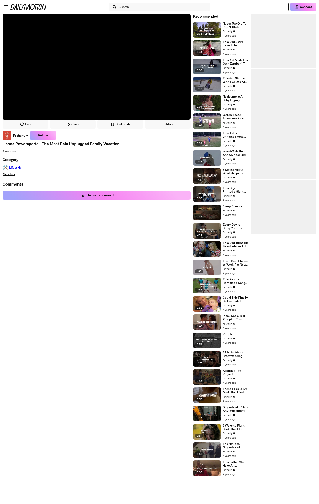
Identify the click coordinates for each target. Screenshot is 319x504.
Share (75, 124)
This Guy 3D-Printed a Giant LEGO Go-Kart (233, 189)
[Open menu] (6, 7)
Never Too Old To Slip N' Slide (234, 25)
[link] (15, 135)
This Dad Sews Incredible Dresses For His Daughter (234, 43)
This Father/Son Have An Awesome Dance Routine (234, 463)
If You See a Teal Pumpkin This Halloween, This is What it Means (235, 317)
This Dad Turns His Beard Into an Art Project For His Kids (235, 244)
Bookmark (123, 124)
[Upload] (284, 7)
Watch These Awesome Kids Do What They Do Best (235, 116)
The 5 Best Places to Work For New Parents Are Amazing (235, 263)
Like (28, 124)
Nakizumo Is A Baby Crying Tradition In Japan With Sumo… (235, 98)
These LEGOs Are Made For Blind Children (235, 390)
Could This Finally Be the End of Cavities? (235, 299)
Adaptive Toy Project (232, 372)
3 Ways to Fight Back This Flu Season (234, 427)
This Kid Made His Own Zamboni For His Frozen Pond (235, 62)
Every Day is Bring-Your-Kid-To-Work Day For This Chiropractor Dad (235, 226)
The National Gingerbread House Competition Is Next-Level (233, 445)
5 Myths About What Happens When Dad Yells (233, 171)
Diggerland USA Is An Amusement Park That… (235, 409)
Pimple (228, 334)
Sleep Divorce (232, 206)
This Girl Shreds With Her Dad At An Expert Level (234, 80)
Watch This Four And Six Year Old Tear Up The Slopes (234, 153)
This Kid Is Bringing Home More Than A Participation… (233, 135)
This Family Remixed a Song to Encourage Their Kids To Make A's (234, 281)
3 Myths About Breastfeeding (233, 354)
